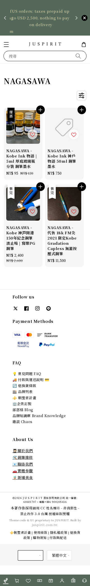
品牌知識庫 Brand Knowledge (39, 415)
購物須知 (40, 537)
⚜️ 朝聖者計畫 (24, 397)
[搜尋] (78, 56)
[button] (6, 44)
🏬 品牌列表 (22, 391)
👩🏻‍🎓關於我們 (22, 450)
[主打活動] (50, 580)
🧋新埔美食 (22, 477)
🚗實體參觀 (22, 470)
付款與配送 (58, 537)
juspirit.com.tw (45, 524)
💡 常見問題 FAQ (26, 373)
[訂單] (73, 580)
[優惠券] (39, 580)
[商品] (5, 580)
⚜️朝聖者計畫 (20, 532)
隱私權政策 (59, 532)
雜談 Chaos (22, 421)
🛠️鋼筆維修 (22, 457)
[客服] (84, 580)
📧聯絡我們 (22, 464)
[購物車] (16, 580)
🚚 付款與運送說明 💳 (30, 379)
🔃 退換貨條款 (24, 385)
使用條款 (41, 532)
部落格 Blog (22, 409)
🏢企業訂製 (22, 403)
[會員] (62, 580)
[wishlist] (28, 580)
